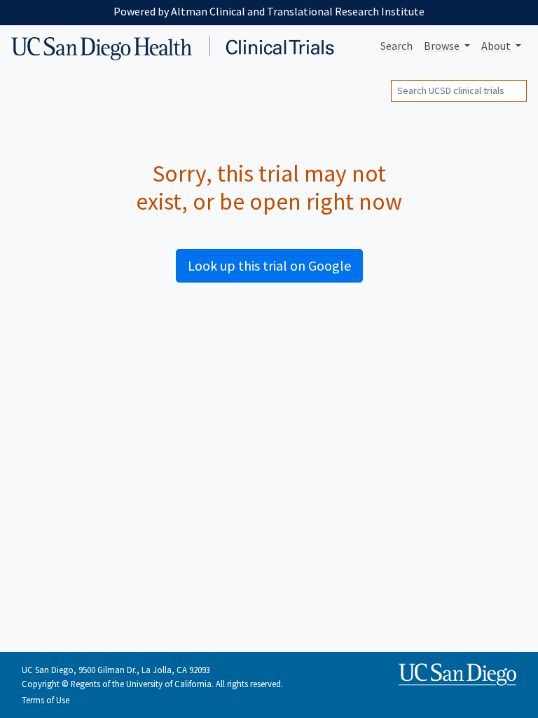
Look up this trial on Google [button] (269, 265)
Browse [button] (443, 46)
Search (396, 46)
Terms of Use (45, 699)
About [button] (497, 46)
